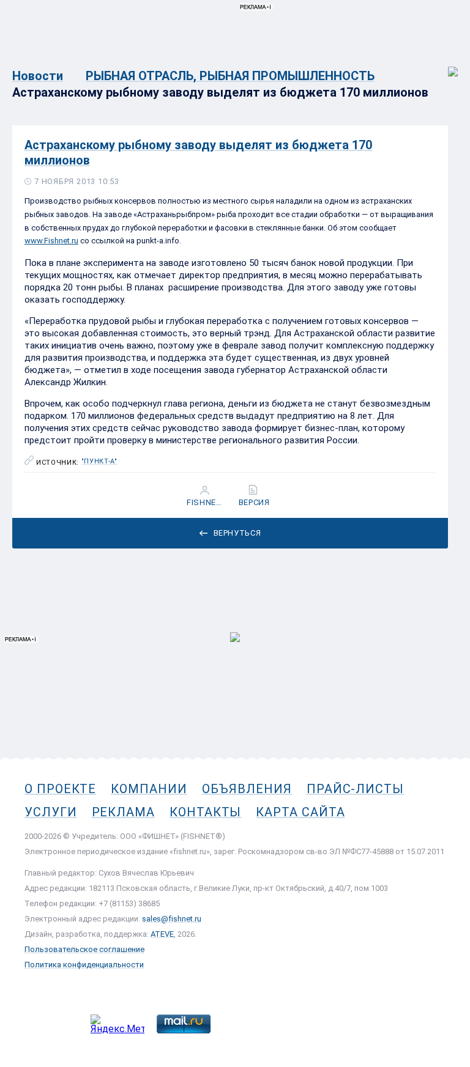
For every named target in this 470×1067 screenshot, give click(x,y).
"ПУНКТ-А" (99, 462)
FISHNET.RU (206, 503)
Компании (149, 789)
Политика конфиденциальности (84, 964)
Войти (444, 65)
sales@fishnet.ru (171, 918)
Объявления (247, 789)
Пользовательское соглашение (84, 949)
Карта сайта (300, 812)
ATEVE (162, 934)
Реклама (123, 812)
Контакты (205, 812)
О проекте (60, 789)
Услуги (50, 812)
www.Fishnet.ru (51, 240)
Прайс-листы (355, 789)
